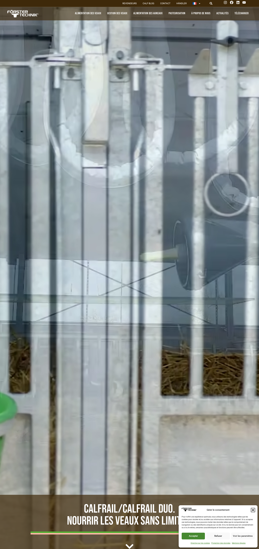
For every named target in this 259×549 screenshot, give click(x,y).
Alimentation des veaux (88, 13)
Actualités (222, 13)
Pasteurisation (177, 13)
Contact (165, 3)
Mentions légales (239, 543)
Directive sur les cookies (200, 543)
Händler (181, 3)
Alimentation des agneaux (148, 13)
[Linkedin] (239, 3)
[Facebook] (232, 3)
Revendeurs (129, 3)
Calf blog (148, 3)
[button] (253, 510)
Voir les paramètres (243, 536)
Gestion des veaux (117, 13)
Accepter (193, 536)
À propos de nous (200, 13)
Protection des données (220, 543)
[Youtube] (245, 3)
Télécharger (242, 13)
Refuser (218, 536)
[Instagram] (226, 3)
